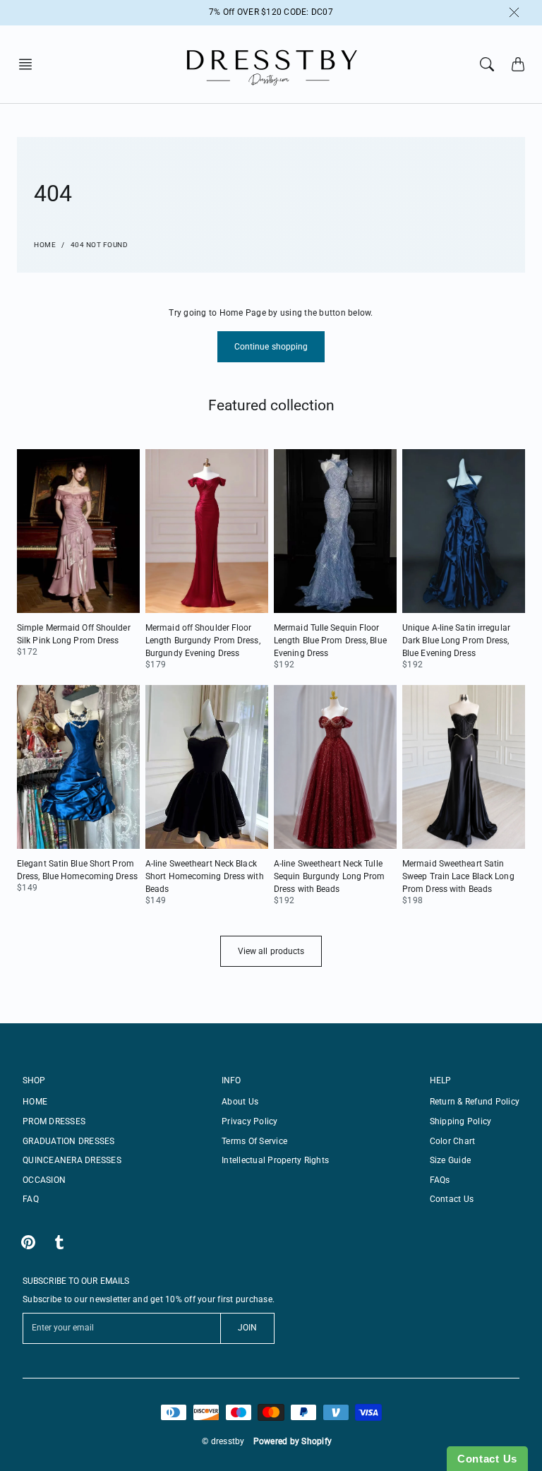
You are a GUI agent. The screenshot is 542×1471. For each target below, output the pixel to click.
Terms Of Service (254, 1141)
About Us (240, 1102)
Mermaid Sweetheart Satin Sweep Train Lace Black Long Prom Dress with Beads (458, 876)
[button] (29, 64)
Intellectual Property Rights (275, 1160)
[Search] (486, 64)
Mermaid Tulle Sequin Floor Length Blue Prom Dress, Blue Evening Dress (330, 640)
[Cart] (518, 64)
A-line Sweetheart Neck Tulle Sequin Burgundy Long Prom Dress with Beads (329, 876)
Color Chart (453, 1141)
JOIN (247, 1328)
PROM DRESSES (54, 1121)
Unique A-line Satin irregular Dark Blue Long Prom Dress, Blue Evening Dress (456, 640)
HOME (35, 1102)
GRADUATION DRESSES (69, 1141)
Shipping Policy (461, 1121)
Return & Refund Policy (475, 1102)
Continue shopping (271, 347)
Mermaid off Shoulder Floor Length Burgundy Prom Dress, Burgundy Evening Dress (202, 640)
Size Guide (450, 1160)
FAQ (31, 1199)
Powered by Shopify (292, 1441)
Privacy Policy (250, 1121)
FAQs (440, 1180)
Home (45, 245)
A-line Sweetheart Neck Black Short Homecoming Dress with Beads (204, 876)
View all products (271, 951)
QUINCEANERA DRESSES (72, 1160)
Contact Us (452, 1199)
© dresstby (223, 1441)
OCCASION (44, 1180)
